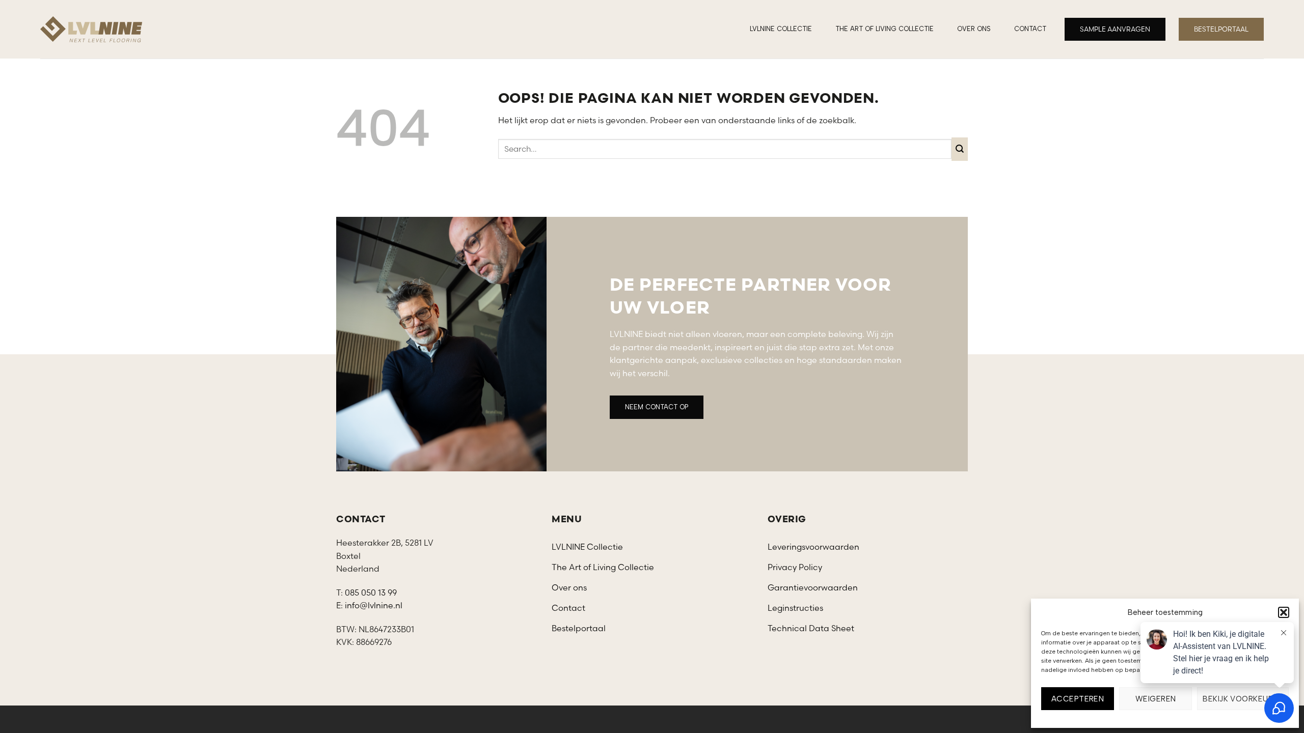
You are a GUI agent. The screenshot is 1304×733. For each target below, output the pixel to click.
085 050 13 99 (371, 592)
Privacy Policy (795, 567)
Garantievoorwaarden (813, 587)
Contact (1030, 29)
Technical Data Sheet (811, 628)
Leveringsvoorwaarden (813, 547)
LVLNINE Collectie (781, 29)
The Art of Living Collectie (884, 29)
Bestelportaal (579, 628)
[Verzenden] (960, 148)
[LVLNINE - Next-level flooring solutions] (91, 29)
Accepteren (1077, 698)
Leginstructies (795, 608)
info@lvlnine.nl (373, 605)
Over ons (974, 29)
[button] (1284, 612)
